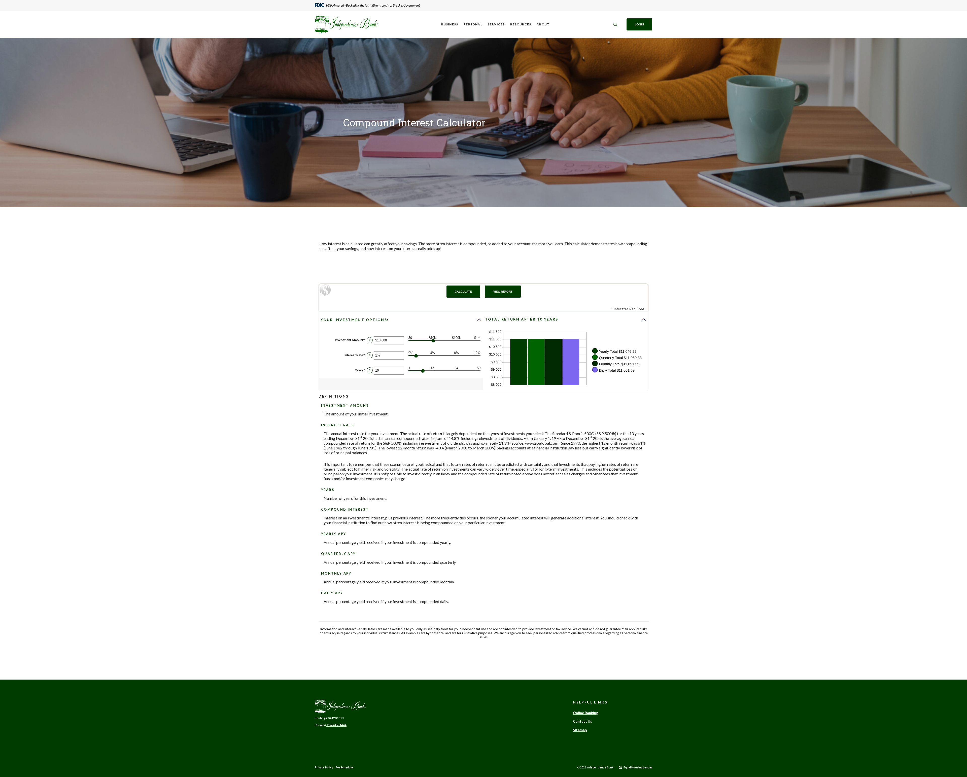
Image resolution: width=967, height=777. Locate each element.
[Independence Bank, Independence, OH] (347, 24)
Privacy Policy (324, 767)
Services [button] (496, 24)
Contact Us (582, 721)
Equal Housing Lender (638, 767)
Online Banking (585, 713)
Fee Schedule (344, 767)
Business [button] (449, 24)
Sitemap (580, 730)
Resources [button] (520, 24)
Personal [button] (473, 24)
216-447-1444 (336, 725)
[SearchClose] (615, 24)
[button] (401, 319)
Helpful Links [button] (590, 702)
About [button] (543, 24)
